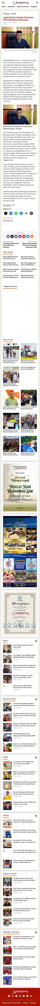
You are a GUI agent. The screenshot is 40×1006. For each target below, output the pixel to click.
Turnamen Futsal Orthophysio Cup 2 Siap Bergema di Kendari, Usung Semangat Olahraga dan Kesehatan (23, 938)
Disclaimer (33, 1003)
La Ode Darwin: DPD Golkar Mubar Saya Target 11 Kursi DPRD (23, 762)
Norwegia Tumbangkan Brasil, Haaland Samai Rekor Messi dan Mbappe (24, 968)
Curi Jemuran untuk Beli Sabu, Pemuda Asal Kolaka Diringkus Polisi (24, 909)
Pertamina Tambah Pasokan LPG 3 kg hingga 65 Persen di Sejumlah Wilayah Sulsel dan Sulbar (24, 715)
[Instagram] (20, 236)
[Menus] (3, 2)
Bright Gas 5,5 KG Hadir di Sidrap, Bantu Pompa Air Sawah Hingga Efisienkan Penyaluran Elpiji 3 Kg (25, 745)
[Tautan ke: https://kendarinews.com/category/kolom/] (36, 641)
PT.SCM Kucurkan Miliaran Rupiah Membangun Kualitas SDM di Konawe (29, 270)
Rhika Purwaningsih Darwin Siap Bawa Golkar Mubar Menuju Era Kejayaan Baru (24, 773)
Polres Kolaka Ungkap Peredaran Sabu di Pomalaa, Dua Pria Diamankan (24, 889)
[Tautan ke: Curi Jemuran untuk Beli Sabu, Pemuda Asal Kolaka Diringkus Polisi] (7, 912)
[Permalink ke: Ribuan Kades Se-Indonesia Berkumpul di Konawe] (11, 397)
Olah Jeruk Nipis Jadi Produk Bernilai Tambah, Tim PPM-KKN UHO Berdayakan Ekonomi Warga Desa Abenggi (24, 861)
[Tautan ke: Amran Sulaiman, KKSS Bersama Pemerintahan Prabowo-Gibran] (7, 689)
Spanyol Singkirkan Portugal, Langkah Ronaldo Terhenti (24, 957)
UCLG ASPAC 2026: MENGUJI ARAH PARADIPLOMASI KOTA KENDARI (24, 656)
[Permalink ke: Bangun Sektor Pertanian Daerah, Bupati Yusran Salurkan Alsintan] (29, 444)
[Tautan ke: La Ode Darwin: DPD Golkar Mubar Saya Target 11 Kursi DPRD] (7, 765)
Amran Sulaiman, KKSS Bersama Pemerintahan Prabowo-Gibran (22, 686)
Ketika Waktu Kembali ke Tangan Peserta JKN (23, 646)
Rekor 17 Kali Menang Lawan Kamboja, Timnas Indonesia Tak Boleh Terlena (24, 947)
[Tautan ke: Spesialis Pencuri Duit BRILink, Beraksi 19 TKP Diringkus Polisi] (7, 902)
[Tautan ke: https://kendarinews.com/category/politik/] (36, 757)
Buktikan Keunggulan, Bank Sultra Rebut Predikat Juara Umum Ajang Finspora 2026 (25, 725)
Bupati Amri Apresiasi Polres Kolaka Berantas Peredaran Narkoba (23, 919)
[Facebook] (8, 236)
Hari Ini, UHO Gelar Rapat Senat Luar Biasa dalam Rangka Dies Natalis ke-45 (24, 851)
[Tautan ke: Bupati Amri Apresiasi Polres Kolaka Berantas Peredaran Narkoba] (7, 922)
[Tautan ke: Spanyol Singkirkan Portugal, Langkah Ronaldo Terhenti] (7, 960)
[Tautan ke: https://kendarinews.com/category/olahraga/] (36, 932)
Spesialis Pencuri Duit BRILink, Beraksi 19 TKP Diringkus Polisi (24, 899)
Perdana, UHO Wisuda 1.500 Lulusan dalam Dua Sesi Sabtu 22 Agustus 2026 (25, 831)
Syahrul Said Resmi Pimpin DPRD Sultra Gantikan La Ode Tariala (24, 803)
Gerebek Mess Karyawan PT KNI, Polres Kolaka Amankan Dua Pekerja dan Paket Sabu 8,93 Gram (24, 879)
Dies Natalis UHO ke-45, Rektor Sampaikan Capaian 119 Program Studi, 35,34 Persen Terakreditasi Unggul (25, 841)
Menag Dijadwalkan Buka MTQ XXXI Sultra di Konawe (10, 258)
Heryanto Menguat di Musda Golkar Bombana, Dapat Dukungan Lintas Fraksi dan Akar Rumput (23, 793)
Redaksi (25, 1003)
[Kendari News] (20, 3)
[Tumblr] (16, 236)
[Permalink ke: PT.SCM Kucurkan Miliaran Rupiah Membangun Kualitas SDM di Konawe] (29, 397)
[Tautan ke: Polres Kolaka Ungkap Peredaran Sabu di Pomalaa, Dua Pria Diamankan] (7, 892)
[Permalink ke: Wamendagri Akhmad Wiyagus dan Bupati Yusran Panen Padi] (29, 351)
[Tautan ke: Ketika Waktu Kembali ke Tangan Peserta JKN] (7, 648)
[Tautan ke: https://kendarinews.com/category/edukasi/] (36, 816)
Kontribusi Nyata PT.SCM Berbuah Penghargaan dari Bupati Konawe (11, 276)
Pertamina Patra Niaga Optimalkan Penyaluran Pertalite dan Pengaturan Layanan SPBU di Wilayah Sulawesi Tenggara (24, 704)
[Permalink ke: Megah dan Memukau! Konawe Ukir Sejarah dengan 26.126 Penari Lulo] (29, 421)
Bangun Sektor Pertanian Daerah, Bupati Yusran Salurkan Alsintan (28, 454)
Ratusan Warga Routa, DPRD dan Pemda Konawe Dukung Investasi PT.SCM (11, 454)
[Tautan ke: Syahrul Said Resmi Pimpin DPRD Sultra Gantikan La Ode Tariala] (7, 805)
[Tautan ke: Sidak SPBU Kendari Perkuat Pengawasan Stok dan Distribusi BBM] (7, 737)
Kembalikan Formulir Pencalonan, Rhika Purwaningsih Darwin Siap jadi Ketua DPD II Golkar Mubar (24, 783)
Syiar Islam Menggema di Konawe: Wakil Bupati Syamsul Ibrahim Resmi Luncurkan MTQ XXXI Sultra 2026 (28, 264)
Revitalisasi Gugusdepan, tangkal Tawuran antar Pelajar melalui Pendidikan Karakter (23, 676)
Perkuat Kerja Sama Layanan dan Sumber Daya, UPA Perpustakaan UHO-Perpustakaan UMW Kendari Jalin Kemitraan (25, 821)
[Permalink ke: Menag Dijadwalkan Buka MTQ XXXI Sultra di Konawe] (11, 351)
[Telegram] (28, 236)
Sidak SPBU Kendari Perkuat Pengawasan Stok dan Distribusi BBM (24, 734)
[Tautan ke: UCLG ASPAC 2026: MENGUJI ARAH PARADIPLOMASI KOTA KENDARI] (7, 659)
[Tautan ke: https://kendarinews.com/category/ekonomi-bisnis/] (36, 699)
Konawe (5, 23)
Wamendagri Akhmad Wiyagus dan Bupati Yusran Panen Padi (29, 258)
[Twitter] (12, 236)
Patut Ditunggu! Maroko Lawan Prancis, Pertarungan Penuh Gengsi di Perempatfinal (25, 978)
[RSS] (31, 236)
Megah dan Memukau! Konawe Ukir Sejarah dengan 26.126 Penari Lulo (29, 276)
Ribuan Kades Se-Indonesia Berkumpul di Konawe (11, 270)
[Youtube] (24, 236)
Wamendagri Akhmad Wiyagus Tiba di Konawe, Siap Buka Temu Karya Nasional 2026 (10, 264)
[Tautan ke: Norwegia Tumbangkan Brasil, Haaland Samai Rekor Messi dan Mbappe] (7, 970)
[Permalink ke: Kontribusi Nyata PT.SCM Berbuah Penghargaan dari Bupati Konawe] (11, 421)
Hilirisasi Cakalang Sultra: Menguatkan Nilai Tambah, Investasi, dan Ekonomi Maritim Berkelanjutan (24, 666)
